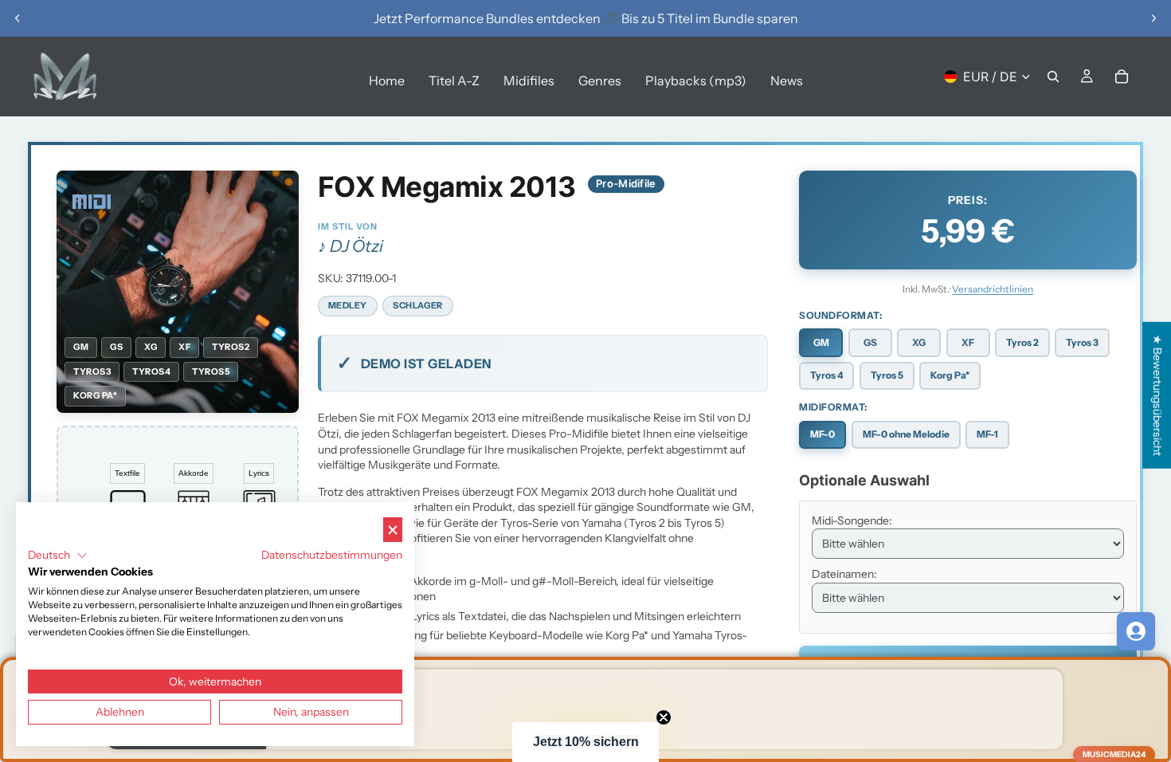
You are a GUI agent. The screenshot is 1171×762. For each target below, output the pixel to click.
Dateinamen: (844, 574)
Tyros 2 (1022, 342)
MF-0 (822, 434)
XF (967, 342)
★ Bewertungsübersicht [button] (1157, 395)
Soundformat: (840, 315)
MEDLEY (347, 305)
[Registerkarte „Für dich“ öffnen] (1136, 631)
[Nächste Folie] (1153, 18)
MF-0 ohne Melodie (906, 434)
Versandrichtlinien (992, 289)
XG (919, 342)
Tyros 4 (826, 375)
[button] (585, 742)
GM (821, 342)
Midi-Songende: (852, 520)
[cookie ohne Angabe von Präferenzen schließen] (392, 529)
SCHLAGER (417, 305)
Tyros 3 (1082, 342)
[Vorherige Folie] (17, 18)
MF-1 (987, 434)
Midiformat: (833, 407)
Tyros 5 (887, 375)
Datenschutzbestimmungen (331, 554)
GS (870, 342)
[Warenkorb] (1121, 76)
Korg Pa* (949, 375)
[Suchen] (1053, 76)
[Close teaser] (664, 717)
